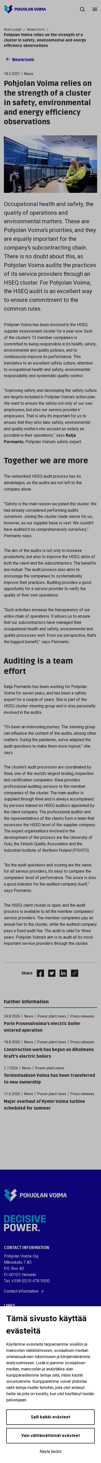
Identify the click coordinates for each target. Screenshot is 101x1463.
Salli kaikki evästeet (50, 1417)
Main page (12, 29)
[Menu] (94, 9)
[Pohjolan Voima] (25, 9)
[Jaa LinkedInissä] (61, 973)
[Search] (82, 9)
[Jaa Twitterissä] (49, 973)
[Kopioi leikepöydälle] (73, 973)
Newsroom (36, 29)
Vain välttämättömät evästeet (50, 1436)
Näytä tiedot (50, 1452)
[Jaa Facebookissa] (38, 973)
